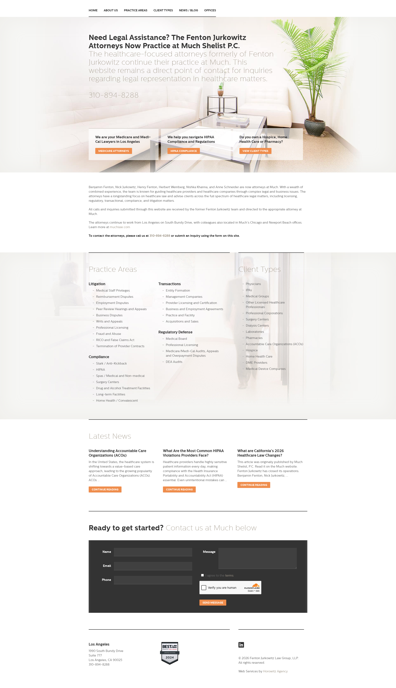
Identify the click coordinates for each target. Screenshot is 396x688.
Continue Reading (105, 489)
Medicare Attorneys (113, 150)
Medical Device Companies (266, 368)
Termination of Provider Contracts (120, 346)
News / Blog (188, 10)
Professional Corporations (264, 313)
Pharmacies (254, 338)
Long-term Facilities (110, 394)
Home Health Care (259, 356)
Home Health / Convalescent (117, 400)
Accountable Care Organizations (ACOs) (274, 344)
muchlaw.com (120, 227)
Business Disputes (109, 315)
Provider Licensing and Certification (191, 303)
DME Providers (256, 362)
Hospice (252, 350)
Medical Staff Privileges (113, 290)
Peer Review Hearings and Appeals (121, 309)
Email (107, 566)
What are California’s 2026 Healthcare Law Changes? (260, 453)
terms (229, 575)
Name (107, 552)
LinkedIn (241, 645)
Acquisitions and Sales (182, 321)
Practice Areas (135, 10)
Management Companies (184, 296)
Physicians (253, 284)
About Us (111, 10)
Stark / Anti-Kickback (111, 363)
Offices (210, 10)
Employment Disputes (112, 303)
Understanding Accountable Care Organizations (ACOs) (117, 453)
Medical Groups (257, 296)
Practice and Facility (180, 315)
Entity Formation (178, 290)
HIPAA (100, 369)
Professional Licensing (112, 327)
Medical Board (176, 338)
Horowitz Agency (275, 671)
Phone (106, 580)
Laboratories (255, 331)
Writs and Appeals (109, 321)
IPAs (249, 290)
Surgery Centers (107, 382)
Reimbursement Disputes (114, 296)
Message (209, 552)
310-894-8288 (114, 95)
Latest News (110, 436)
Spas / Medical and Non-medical (120, 375)
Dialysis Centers (257, 325)
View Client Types (255, 150)
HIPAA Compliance (184, 150)
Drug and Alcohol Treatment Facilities (123, 388)
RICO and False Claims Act (115, 340)
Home (93, 10)
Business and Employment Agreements (194, 309)
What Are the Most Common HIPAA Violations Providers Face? (193, 453)
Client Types (163, 10)
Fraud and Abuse (108, 333)
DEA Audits (174, 361)
